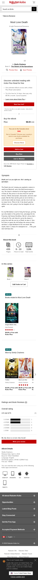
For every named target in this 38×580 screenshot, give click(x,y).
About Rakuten (24, 557)
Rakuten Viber (23, 551)
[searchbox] (19, 9)
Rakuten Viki (12, 551)
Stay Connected (8, 515)
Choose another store (18, 577)
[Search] (34, 9)
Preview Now (13, 70)
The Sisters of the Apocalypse (22, 66)
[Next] (35, 374)
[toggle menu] (3, 2)
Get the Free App (9, 522)
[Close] (35, 560)
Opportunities (7, 502)
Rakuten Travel (27, 554)
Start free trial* (19, 104)
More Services (12, 557)
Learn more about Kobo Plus (15, 99)
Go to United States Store (22, 573)
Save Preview (27, 70)
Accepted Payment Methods (13, 529)
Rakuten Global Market (12, 554)
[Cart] (33, 2)
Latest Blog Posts (9, 509)
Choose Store (19, 143)
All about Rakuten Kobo (11, 496)
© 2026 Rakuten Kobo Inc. (11, 543)
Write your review (19, 441)
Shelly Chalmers (20, 64)
